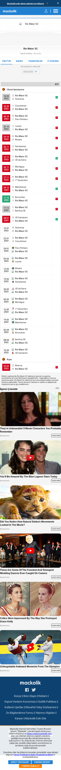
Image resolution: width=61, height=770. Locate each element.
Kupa (9, 359)
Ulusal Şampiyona (15, 89)
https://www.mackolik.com (39, 733)
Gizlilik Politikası (47, 701)
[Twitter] (34, 690)
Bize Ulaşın (30, 696)
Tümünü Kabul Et (30, 766)
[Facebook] (27, 690)
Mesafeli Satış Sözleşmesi (41, 707)
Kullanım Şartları (14, 707)
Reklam (42, 696)
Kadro (19, 61)
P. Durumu (53, 61)
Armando (37, 54)
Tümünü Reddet (42, 762)
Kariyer (19, 718)
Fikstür (6, 61)
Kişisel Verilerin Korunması (20, 701)
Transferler (35, 61)
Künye (17, 696)
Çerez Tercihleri (20, 762)
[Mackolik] (10, 11)
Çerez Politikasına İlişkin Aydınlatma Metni (33, 755)
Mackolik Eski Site (35, 718)
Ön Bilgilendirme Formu (19, 712)
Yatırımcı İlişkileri (45, 712)
